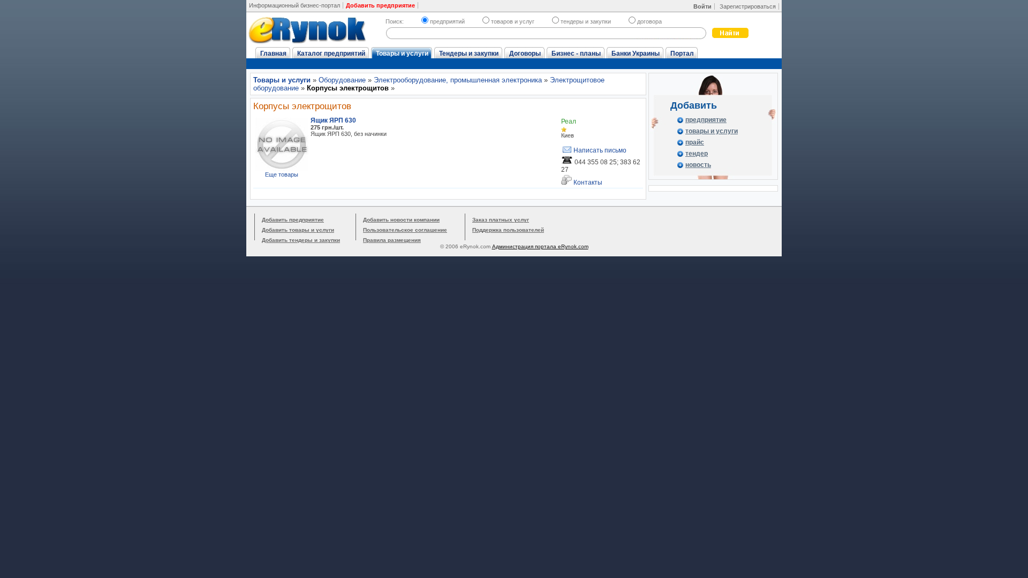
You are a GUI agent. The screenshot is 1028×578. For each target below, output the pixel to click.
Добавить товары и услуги (298, 230)
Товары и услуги (402, 53)
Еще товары (281, 174)
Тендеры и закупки (468, 53)
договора (649, 21)
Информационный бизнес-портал (294, 5)
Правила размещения (392, 240)
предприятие (706, 120)
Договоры (525, 53)
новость (698, 165)
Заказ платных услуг (500, 220)
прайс (694, 142)
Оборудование (342, 80)
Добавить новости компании (401, 220)
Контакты (587, 182)
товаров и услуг (512, 21)
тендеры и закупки (586, 21)
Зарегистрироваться (748, 6)
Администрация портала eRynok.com (540, 246)
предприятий (447, 21)
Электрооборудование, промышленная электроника (458, 80)
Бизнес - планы (576, 53)
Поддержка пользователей (508, 230)
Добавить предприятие (293, 220)
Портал (682, 53)
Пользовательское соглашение (405, 230)
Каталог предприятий (331, 53)
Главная (273, 53)
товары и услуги (711, 131)
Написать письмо (599, 150)
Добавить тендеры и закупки (301, 240)
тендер (696, 153)
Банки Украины (635, 53)
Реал (568, 121)
